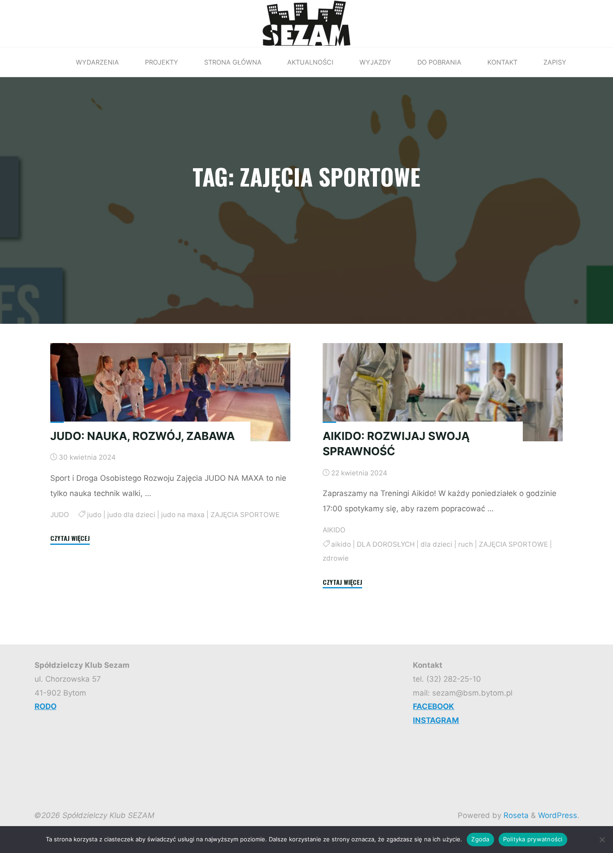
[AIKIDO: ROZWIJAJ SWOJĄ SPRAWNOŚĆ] (443, 392)
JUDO (59, 514)
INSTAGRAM (436, 720)
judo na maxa (182, 514)
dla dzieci (437, 544)
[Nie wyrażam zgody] (601, 839)
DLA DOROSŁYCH (386, 544)
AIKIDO (334, 530)
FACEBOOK (433, 706)
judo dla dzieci (131, 514)
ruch (466, 544)
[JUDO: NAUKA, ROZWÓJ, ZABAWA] (170, 392)
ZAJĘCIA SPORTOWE (244, 514)
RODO (46, 706)
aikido (341, 544)
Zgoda (480, 839)
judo (94, 514)
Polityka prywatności (533, 839)
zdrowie (336, 557)
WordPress (557, 815)
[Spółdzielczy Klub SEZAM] (306, 22)
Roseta (515, 815)
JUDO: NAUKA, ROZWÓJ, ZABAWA (142, 435)
